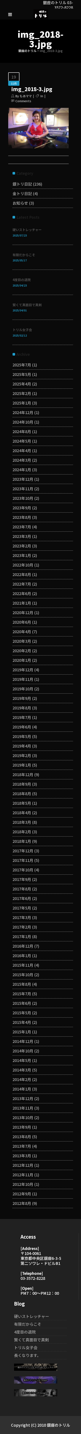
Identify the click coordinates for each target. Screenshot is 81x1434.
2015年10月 (23, 974)
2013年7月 (22, 1146)
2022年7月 (22, 584)
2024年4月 (22, 450)
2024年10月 (23, 422)
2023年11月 (23, 488)
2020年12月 (23, 612)
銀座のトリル (27, 51)
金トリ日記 (22, 193)
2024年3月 (22, 460)
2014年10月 (23, 1051)
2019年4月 (22, 746)
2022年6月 (22, 593)
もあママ (26, 96)
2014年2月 (22, 1079)
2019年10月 (23, 688)
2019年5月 (22, 736)
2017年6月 (22, 898)
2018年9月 (22, 784)
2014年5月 (22, 1060)
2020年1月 (22, 660)
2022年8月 (22, 574)
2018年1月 (22, 841)
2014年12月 (23, 1041)
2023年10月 (23, 498)
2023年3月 (22, 536)
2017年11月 (23, 860)
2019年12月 (23, 669)
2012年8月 (22, 1203)
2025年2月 (22, 393)
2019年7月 (22, 717)
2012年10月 (23, 1184)
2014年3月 (22, 1070)
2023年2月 (22, 546)
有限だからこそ (24, 254)
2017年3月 (22, 917)
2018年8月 (22, 793)
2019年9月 (22, 698)
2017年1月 (22, 936)
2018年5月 (22, 803)
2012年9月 (22, 1193)
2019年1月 (22, 765)
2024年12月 (23, 412)
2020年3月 (22, 641)
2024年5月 (22, 441)
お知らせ (20, 203)
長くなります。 (27, 1355)
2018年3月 (22, 822)
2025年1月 (22, 403)
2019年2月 (22, 755)
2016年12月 (23, 946)
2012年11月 (23, 1174)
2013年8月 (22, 1136)
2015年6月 (22, 1003)
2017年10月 (23, 869)
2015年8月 (22, 984)
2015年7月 (22, 993)
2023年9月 (22, 507)
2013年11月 (23, 1108)
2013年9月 (22, 1127)
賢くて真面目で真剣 (27, 305)
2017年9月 (22, 879)
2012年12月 (23, 1165)
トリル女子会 (22, 329)
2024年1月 (22, 469)
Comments (23, 101)
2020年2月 (22, 650)
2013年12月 (23, 1098)
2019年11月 (23, 679)
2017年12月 (23, 850)
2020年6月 (22, 622)
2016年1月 (22, 955)
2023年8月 (22, 517)
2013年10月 (23, 1117)
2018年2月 (22, 831)
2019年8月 (22, 708)
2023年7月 (22, 526)
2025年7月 (22, 364)
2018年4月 (22, 812)
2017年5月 (22, 908)
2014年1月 (22, 1089)
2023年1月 (22, 555)
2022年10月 (23, 565)
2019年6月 (22, 727)
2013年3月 (22, 1155)
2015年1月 (22, 1031)
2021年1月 (22, 603)
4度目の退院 (22, 279)
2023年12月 (23, 479)
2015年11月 (23, 965)
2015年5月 (22, 1012)
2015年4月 (22, 1022)
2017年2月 (22, 927)
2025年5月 (22, 374)
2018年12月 (23, 774)
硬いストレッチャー (27, 229)
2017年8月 (22, 889)
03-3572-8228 (33, 1278)
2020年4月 (22, 631)
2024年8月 (22, 431)
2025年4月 (22, 384)
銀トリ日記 (22, 184)
